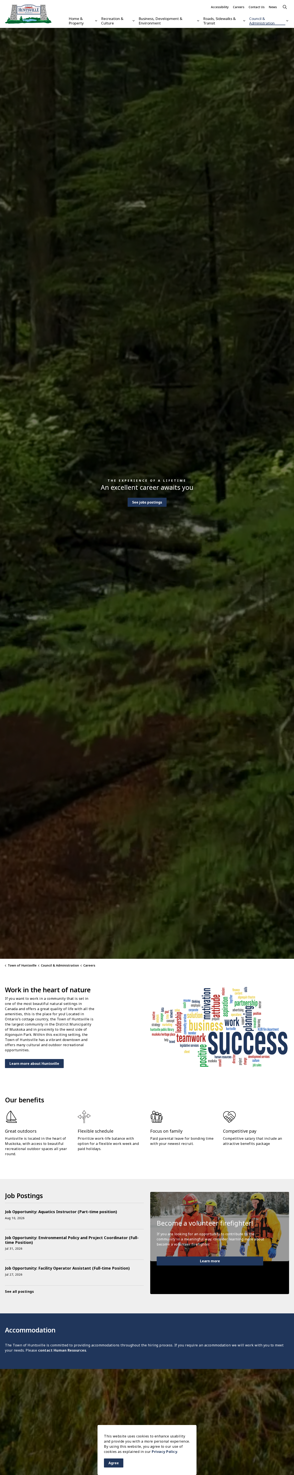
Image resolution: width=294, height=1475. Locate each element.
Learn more (210, 1261)
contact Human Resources (62, 1350)
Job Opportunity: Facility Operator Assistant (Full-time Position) (67, 1268)
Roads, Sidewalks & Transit (219, 20)
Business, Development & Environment (160, 20)
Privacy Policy (164, 1451)
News (273, 7)
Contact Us (257, 7)
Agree (113, 1463)
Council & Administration (262, 20)
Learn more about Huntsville (34, 1063)
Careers (238, 7)
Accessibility (220, 7)
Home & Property (76, 20)
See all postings (19, 1291)
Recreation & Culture (112, 20)
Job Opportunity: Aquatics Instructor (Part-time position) (61, 1211)
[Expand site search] (284, 7)
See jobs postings (147, 502)
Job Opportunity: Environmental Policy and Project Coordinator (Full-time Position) (72, 1240)
